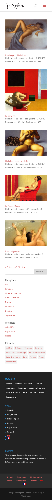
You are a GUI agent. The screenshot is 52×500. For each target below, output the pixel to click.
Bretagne (18, 348)
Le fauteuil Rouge (12, 206)
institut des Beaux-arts (37, 352)
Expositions (10, 331)
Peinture (33, 357)
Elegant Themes (24, 492)
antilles (9, 348)
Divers (8, 302)
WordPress (26, 496)
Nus (7, 284)
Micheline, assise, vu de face (17, 161)
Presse (8, 335)
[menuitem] (13, 435)
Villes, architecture (13, 293)
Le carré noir (10, 115)
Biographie (12, 414)
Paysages (9, 289)
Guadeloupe (21, 352)
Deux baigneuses (12, 251)
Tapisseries (10, 315)
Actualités (9, 327)
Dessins (8, 311)
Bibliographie (13, 418)
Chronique (28, 348)
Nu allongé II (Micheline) (15, 55)
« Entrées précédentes (15, 267)
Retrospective (11, 362)
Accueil (10, 410)
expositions (10, 352)
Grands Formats (12, 297)
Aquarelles (9, 306)
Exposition (38, 348)
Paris (25, 357)
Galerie (10, 423)
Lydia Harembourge (13, 357)
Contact (10, 432)
